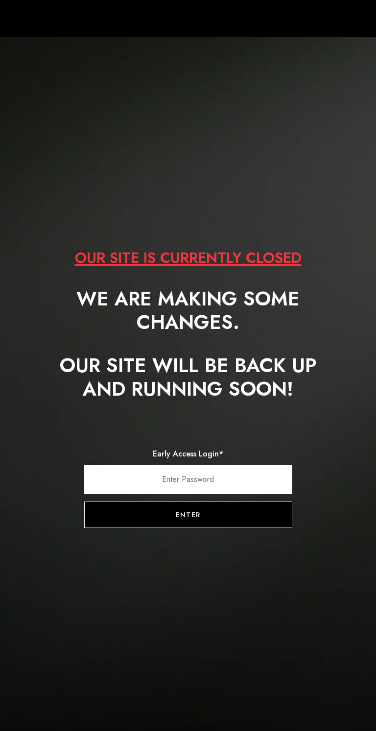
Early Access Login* (188, 453)
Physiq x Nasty (188, 19)
